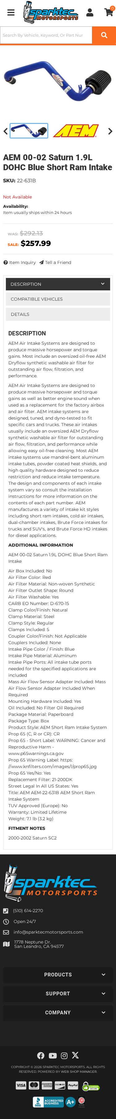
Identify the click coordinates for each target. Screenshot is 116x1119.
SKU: (9, 181)
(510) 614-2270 (28, 910)
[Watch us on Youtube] (53, 1056)
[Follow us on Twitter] (75, 1055)
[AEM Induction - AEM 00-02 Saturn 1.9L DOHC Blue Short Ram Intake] (58, 81)
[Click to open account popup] (90, 12)
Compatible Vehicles (37, 299)
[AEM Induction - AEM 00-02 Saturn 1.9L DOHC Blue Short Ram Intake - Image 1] (29, 131)
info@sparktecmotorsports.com (48, 932)
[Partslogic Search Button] (104, 35)
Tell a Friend (58, 262)
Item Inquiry (22, 262)
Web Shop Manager (79, 1072)
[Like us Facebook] (41, 1056)
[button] (58, 35)
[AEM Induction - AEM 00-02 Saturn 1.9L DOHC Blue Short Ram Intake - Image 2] (76, 131)
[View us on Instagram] (64, 1056)
